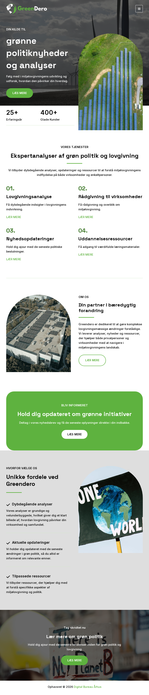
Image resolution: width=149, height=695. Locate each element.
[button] (92, 360)
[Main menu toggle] (139, 8)
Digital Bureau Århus (87, 686)
